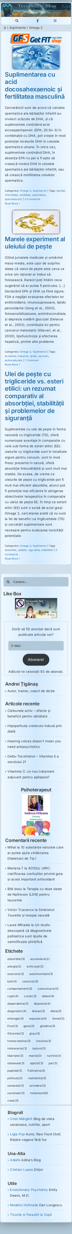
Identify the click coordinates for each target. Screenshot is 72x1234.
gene (29, 1026)
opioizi (37, 1063)
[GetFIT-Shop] (36, 35)
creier (30, 996)
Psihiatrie (36, 1070)
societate (16, 1093)
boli (12, 981)
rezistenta (37, 1078)
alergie (14, 966)
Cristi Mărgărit (21, 1119)
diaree (38, 1011)
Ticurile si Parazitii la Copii (31, 1215)
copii (13, 996)
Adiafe (15, 1160)
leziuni (39, 1048)
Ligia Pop (17, 1134)
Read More (11, 203)
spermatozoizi (13, 199)
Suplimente (17, 28)
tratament (39, 1093)
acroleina (10, 356)
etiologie (15, 1018)
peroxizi (43, 356)
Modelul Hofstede (24, 1205)
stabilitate (47, 549)
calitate (22, 549)
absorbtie (10, 549)
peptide (14, 1070)
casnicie (30, 981)
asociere (15, 974)
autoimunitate (41, 974)
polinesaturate (13, 360)
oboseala (16, 1063)
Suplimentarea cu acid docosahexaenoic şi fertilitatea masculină (35, 85)
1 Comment (32, 360)
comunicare (48, 988)
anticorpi (35, 966)
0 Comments (33, 199)
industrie (23, 356)
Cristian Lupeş (21, 1170)
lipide (33, 356)
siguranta (34, 549)
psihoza (15, 1078)
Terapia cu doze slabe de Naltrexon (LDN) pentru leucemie (34, 894)
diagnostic (16, 1011)
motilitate (25, 194)
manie (35, 1056)
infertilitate (11, 194)
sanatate (15, 1085)
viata (13, 1100)
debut (48, 996)
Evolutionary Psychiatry (29, 1190)
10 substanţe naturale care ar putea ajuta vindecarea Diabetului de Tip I (35, 852)
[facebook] (37, 20)
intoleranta (17, 1048)
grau (34, 1033)
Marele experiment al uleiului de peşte (35, 242)
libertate (15, 1056)
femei (58, 1018)
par (53, 1063)
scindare (37, 1085)
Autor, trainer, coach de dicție (31, 691)
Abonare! (36, 659)
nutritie (54, 1056)
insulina (43, 1041)
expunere (38, 1018)
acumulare (40, 959)
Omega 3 (25, 190)
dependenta (17, 1003)
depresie (42, 1003)
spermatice (39, 194)
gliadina (47, 1026)
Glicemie (15, 1033)
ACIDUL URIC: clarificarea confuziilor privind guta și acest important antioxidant (35, 873)
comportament (19, 988)
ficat (12, 1026)
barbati (61, 190)
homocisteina (19, 1041)
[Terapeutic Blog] (36, 4)
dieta (56, 1011)
